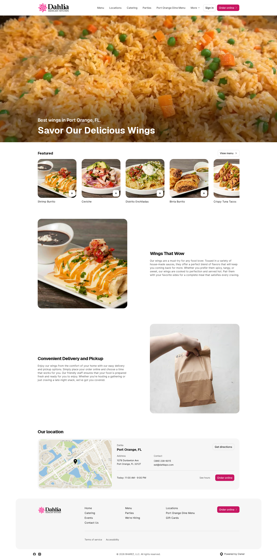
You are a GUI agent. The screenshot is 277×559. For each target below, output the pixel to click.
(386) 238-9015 (162, 461)
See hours (205, 477)
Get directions (223, 446)
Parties (147, 7)
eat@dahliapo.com (164, 464)
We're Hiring (132, 517)
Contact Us (91, 522)
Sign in (209, 7)
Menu (100, 7)
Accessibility (112, 539)
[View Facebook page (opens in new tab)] (34, 554)
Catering (132, 7)
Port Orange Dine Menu (171, 7)
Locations (115, 7)
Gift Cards (172, 517)
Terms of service (93, 539)
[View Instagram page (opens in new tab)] (40, 554)
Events (89, 517)
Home (88, 508)
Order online (224, 477)
